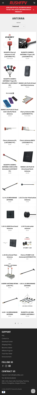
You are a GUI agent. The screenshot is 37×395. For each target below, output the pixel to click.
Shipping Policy (6, 345)
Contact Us (5, 338)
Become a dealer (7, 348)
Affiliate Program (7, 351)
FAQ (3, 335)
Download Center (7, 342)
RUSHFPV (8, 389)
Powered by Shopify (16, 389)
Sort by (18, 22)
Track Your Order (7, 354)
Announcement (6, 357)
